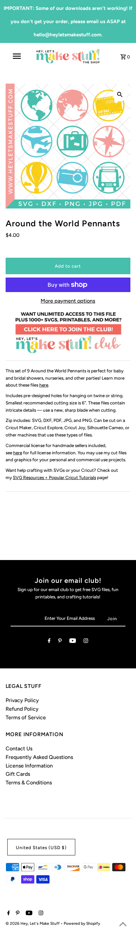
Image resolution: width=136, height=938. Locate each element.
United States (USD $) (41, 847)
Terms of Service (26, 717)
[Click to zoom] (120, 94)
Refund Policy (22, 709)
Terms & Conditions (29, 782)
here (43, 385)
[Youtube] (72, 642)
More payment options (68, 301)
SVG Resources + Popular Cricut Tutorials (54, 477)
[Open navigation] (17, 56)
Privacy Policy (22, 700)
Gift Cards (18, 774)
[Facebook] (49, 642)
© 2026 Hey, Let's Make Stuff (33, 923)
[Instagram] (86, 642)
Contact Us (19, 748)
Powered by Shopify (82, 923)
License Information (29, 766)
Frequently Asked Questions (39, 757)
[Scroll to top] (122, 924)
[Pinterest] (60, 642)
